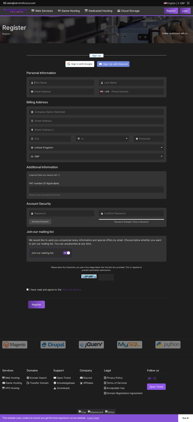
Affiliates (88, 382)
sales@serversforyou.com (20, 3)
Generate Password (40, 221)
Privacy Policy (115, 377)
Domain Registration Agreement (124, 393)
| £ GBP (176, 3)
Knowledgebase (66, 382)
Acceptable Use (116, 388)
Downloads (63, 388)
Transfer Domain (39, 382)
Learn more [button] (93, 418)
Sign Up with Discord (115, 64)
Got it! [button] (185, 418)
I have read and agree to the (55, 289)
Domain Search (38, 377)
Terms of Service (71, 289)
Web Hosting (12, 377)
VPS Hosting (12, 388)
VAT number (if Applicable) (44, 183)
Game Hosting (14, 382)
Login (185, 10)
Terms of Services (117, 382)
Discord (87, 377)
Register (171, 10)
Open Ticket (64, 377)
